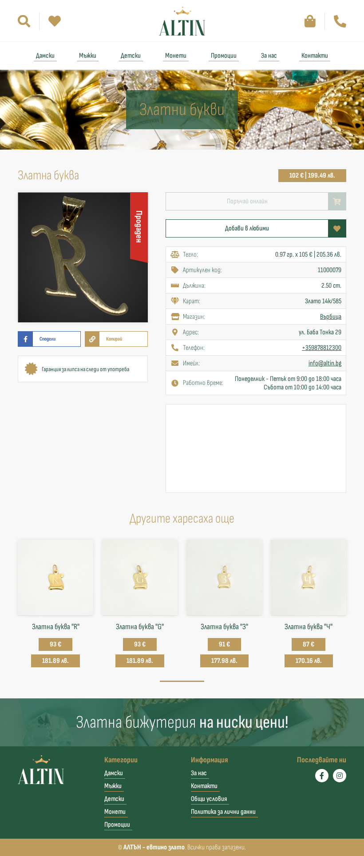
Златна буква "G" (140, 626)
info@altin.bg (325, 363)
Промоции (224, 56)
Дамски (45, 56)
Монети (175, 56)
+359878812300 (321, 348)
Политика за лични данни (223, 812)
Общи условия (209, 799)
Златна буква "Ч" (308, 626)
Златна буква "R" (55, 626)
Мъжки (87, 56)
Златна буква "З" (224, 626)
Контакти (314, 56)
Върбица (330, 317)
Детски (131, 56)
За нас (269, 56)
